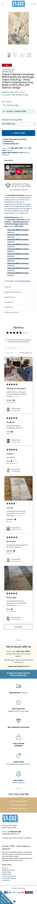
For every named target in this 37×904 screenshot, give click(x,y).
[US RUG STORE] (18, 3)
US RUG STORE (20, 888)
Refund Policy (6, 874)
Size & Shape (6, 102)
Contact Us (6, 880)
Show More (16, 396)
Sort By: (22, 352)
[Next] (23, 49)
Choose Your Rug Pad (12, 120)
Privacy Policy (6, 872)
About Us (5, 868)
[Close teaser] (14, 901)
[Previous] (13, 49)
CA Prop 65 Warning (9, 878)
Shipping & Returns (8, 870)
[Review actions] (29, 384)
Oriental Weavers (8, 70)
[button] (18, 160)
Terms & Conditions (9, 876)
